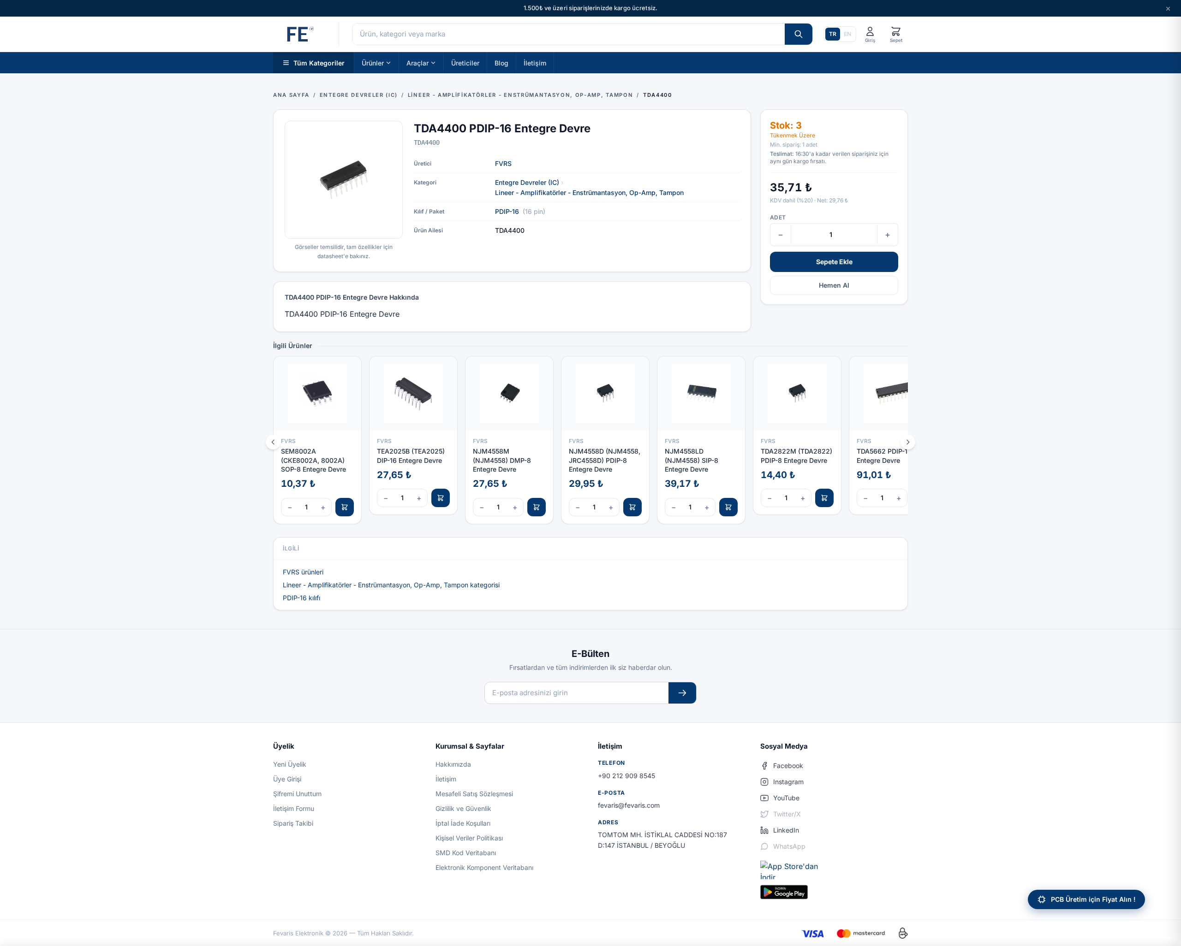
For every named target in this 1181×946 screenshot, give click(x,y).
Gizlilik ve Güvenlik (463, 808)
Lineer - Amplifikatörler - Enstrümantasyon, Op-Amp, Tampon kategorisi (391, 585)
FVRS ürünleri (303, 572)
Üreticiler (465, 62)
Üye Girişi (287, 779)
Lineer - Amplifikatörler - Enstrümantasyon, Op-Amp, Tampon (589, 192)
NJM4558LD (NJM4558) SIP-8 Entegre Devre (691, 460)
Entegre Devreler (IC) (527, 182)
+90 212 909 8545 (626, 776)
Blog (501, 62)
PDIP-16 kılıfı (301, 598)
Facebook (788, 765)
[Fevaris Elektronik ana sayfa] (299, 34)
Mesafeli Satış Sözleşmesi (474, 794)
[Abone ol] (682, 693)
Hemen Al (834, 285)
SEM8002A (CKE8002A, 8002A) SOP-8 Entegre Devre (313, 460)
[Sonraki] (908, 442)
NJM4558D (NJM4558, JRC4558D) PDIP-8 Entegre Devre (604, 460)
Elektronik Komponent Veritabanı (484, 867)
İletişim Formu (293, 808)
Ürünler (373, 62)
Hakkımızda (453, 764)
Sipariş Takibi (293, 823)
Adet (778, 217)
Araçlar (417, 62)
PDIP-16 (507, 211)
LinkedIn (786, 830)
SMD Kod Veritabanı (465, 853)
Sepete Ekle (834, 262)
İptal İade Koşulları (462, 823)
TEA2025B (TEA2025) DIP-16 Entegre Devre (411, 455)
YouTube (786, 798)
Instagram (788, 782)
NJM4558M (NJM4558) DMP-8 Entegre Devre (502, 460)
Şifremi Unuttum (297, 794)
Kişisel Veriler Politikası (469, 838)
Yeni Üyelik (289, 764)
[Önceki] (273, 442)
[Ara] (798, 34)
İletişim (535, 62)
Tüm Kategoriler (319, 62)
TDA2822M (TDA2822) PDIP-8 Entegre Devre (796, 455)
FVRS (503, 163)
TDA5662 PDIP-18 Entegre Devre (884, 455)
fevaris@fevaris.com (629, 805)
